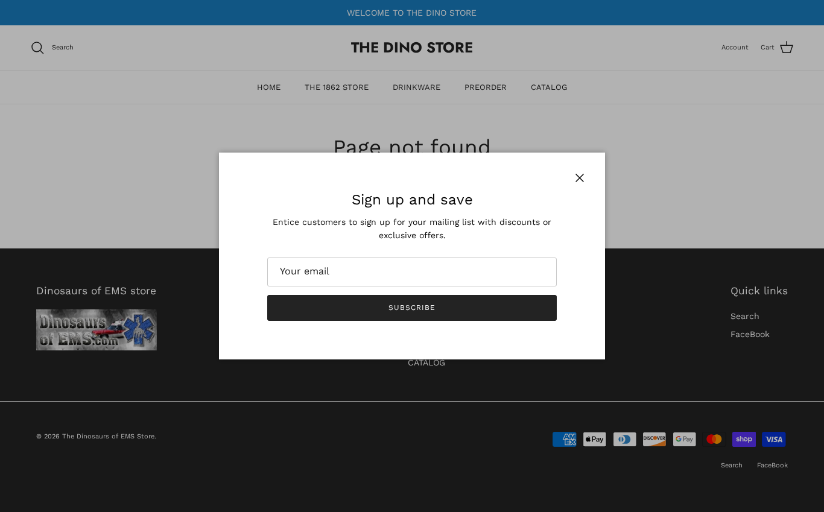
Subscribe (412, 307)
